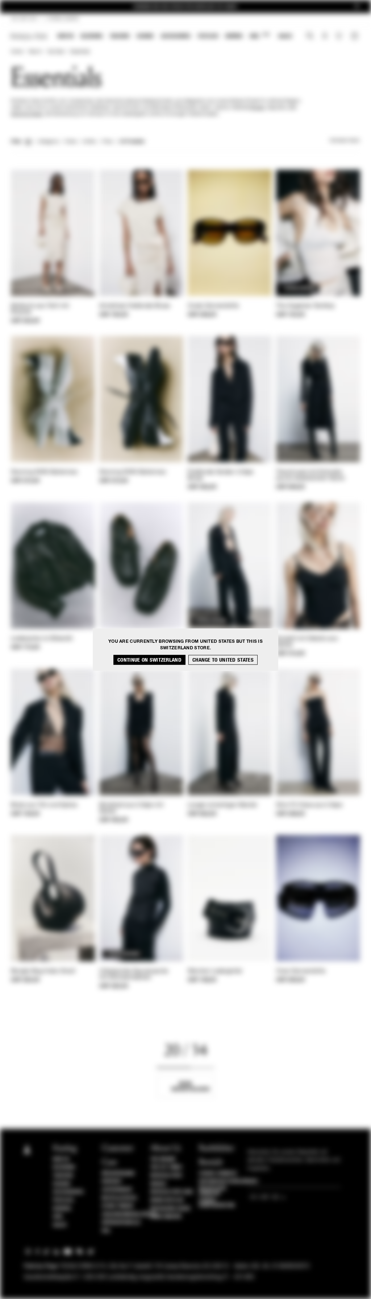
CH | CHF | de (24, 19)
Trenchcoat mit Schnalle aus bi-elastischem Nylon (310, 475)
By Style (56, 52)
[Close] (357, 6)
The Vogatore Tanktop (305, 306)
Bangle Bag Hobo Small (43, 971)
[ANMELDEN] (325, 36)
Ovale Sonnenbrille (213, 306)
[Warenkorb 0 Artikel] (355, 36)
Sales (285, 36)
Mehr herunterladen (190, 1086)
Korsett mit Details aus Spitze (307, 642)
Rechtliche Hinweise (212, 1191)
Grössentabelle (121, 1222)
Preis (108, 142)
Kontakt (112, 1181)
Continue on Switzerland (149, 659)
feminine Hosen (27, 114)
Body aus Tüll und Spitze (44, 805)
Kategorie (48, 142)
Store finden (117, 1206)
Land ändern (166, 1216)
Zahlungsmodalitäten (129, 1214)
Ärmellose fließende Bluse (134, 306)
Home (16, 52)
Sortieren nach (345, 141)
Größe (89, 142)
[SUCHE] (310, 36)
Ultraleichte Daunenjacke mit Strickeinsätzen (133, 975)
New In (66, 36)
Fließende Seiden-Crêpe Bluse (221, 475)
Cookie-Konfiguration (217, 1203)
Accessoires (176, 36)
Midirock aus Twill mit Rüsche (40, 309)
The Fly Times (166, 1167)
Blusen (258, 108)
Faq (106, 1230)
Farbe (70, 142)
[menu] (175, 37)
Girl (260, 36)
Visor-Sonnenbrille (300, 971)
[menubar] (175, 37)
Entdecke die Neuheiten (185, 7)
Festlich (208, 36)
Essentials (80, 52)
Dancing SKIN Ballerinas (44, 472)
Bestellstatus (119, 1198)
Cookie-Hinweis (218, 1173)
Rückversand (118, 1173)
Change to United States (223, 659)
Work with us (167, 1200)
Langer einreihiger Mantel (222, 805)
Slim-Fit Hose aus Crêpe (309, 805)
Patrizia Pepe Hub (171, 1192)
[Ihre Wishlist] (339, 37)
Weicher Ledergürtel (215, 971)
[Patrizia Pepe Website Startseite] (29, 36)
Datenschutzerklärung (228, 1181)
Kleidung (92, 36)
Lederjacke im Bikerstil (42, 639)
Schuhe (145, 36)
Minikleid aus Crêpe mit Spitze (131, 808)
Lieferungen (117, 1189)
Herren (233, 36)
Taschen (119, 36)
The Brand (163, 1159)
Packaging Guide (170, 1208)
